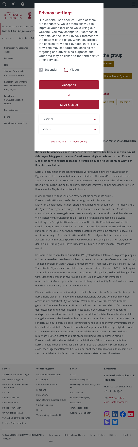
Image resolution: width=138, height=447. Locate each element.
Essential (51, 69)
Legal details (58, 141)
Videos (75, 69)
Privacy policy (78, 141)
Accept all (69, 85)
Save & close (69, 104)
